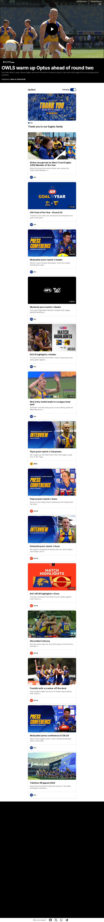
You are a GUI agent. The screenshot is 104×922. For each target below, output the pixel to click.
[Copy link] (67, 920)
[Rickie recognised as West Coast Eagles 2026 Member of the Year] (52, 156)
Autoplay (65, 90)
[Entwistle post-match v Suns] (52, 539)
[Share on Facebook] (50, 920)
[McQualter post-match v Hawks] (52, 252)
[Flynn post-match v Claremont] (52, 444)
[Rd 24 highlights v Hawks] (52, 347)
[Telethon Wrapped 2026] (52, 775)
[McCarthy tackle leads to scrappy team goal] (52, 395)
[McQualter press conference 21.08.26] (52, 728)
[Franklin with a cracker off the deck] (52, 681)
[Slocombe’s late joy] (52, 633)
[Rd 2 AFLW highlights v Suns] (52, 586)
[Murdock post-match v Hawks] (52, 299)
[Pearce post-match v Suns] (52, 491)
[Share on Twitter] (56, 920)
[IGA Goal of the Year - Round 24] (52, 205)
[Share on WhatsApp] (61, 920)
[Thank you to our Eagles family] (52, 112)
